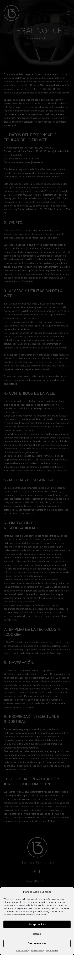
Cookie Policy (22, 950)
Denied (37, 933)
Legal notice (52, 950)
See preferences (37, 943)
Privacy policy (37, 950)
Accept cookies (37, 924)
